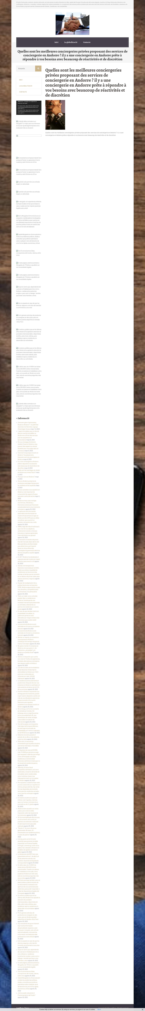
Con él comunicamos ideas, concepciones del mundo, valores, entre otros (28, 974)
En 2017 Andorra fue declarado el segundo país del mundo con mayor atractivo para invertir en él (29, 559)
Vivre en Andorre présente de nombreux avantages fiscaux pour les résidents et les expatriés (28, 483)
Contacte (86, 42)
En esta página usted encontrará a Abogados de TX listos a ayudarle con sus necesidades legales (28, 965)
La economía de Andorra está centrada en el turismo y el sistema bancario (28, 626)
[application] (28, 108)
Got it (99, 1009)
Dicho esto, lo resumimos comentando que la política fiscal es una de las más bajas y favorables (29, 744)
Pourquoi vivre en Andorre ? (26, 477)
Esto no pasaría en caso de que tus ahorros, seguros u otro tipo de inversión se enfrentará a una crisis (28, 943)
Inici (56, 42)
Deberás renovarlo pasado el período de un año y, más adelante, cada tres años (28, 737)
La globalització (70, 42)
